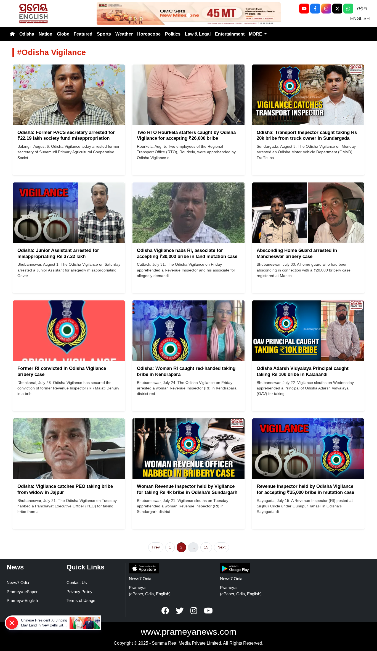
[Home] (12, 34)
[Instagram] (326, 9)
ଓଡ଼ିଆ (362, 8)
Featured (83, 34)
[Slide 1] (188, 15)
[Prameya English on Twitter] (180, 611)
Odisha (26, 34)
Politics (172, 34)
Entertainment (230, 34)
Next (221, 547)
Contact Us (77, 582)
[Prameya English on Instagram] (194, 611)
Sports (104, 34)
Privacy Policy (79, 591)
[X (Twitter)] (337, 9)
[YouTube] (304, 9)
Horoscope (149, 34)
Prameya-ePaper (22, 591)
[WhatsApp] (348, 9)
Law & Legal (198, 34)
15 (206, 547)
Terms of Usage (81, 600)
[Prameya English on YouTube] (208, 611)
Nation (45, 34)
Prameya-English (22, 600)
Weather (124, 34)
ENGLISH (360, 18)
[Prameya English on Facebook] (165, 611)
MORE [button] (256, 34)
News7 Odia (18, 582)
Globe (63, 34)
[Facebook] (315, 9)
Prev (156, 547)
